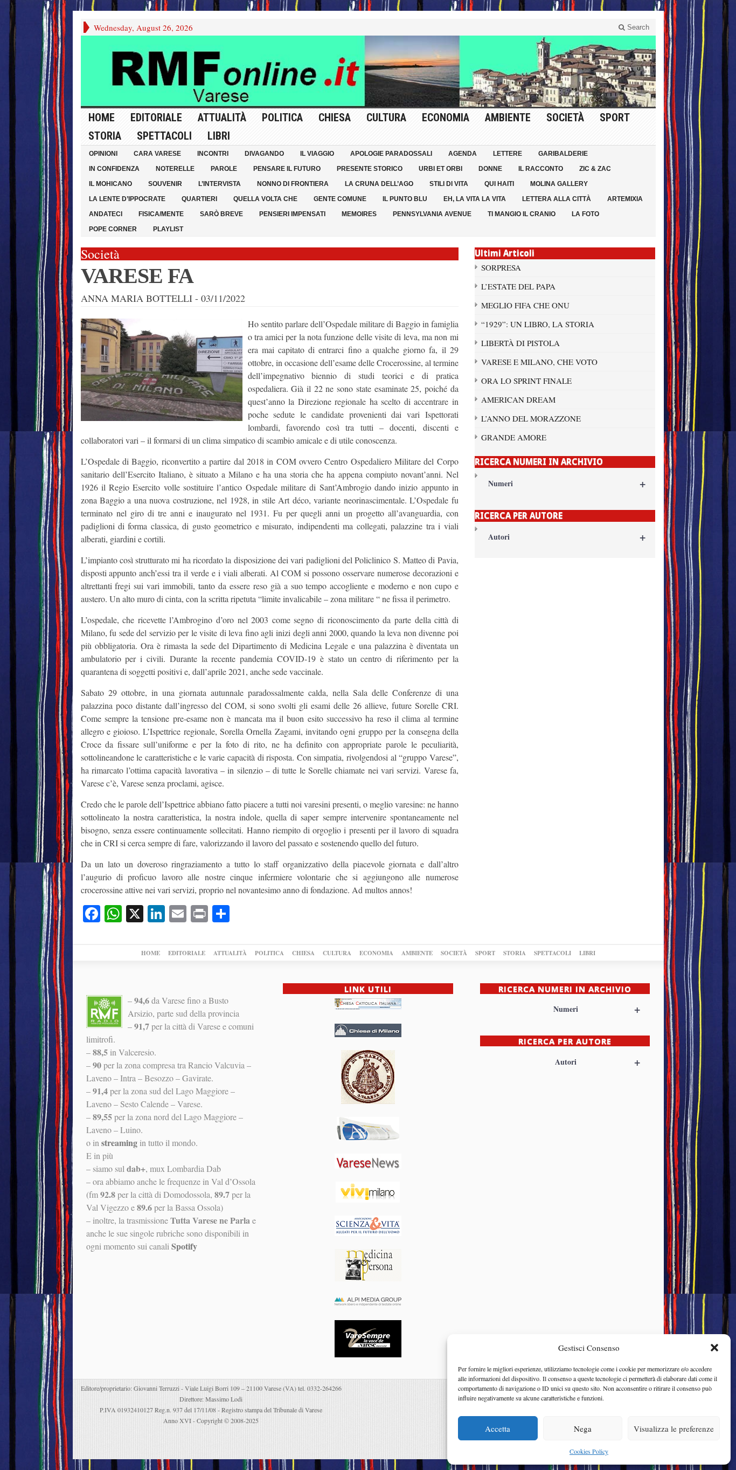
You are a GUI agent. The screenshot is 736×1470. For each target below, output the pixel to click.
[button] (714, 1347)
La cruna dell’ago (379, 184)
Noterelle (175, 168)
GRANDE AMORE (513, 437)
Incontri (212, 153)
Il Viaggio (317, 153)
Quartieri (199, 199)
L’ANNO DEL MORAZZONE (531, 418)
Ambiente (508, 117)
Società (565, 117)
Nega (583, 1428)
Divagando (264, 153)
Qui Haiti (499, 184)
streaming (119, 1142)
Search (637, 27)
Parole (224, 168)
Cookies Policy (589, 1451)
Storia (104, 135)
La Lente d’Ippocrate (127, 199)
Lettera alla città (556, 199)
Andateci (105, 214)
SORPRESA (501, 267)
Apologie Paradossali (391, 153)
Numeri (567, 483)
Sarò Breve (221, 214)
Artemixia (625, 199)
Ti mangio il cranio (522, 214)
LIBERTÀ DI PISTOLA (520, 342)
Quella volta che (265, 199)
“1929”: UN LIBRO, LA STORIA (537, 324)
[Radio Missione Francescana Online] (368, 71)
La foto (585, 214)
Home (101, 117)
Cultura (386, 117)
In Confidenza (114, 168)
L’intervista (219, 184)
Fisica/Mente (161, 214)
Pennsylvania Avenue (432, 214)
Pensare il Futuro (287, 168)
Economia (445, 117)
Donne (490, 168)
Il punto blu (405, 199)
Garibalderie (563, 153)
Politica (282, 117)
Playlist (168, 229)
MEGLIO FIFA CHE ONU (525, 305)
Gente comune (340, 199)
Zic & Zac (595, 168)
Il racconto (540, 168)
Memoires (359, 214)
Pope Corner (113, 229)
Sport (615, 117)
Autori (567, 536)
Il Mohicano (110, 184)
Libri (218, 135)
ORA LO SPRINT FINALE (526, 380)
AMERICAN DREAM (518, 399)
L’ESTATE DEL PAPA (518, 286)
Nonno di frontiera (293, 184)
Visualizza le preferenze (674, 1428)
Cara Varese (157, 153)
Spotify (184, 1246)
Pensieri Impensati (292, 214)
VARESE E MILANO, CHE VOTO (539, 361)
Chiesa (334, 117)
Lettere (507, 153)
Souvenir (165, 184)
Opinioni (103, 153)
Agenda (462, 153)
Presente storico (369, 168)
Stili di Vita (448, 184)
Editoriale (156, 117)
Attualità (222, 117)
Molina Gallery (559, 184)
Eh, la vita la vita (474, 199)
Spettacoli (164, 135)
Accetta (497, 1428)
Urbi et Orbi (440, 168)
